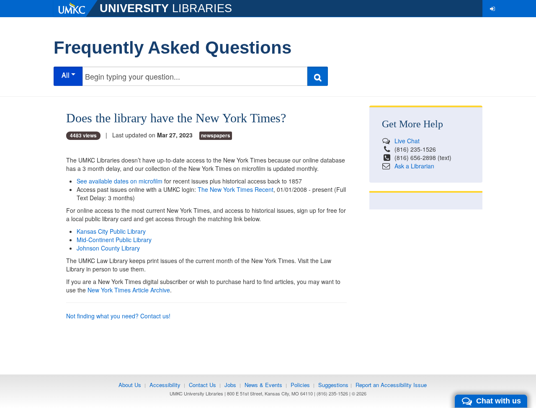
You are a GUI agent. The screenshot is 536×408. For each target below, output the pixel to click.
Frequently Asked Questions (172, 47)
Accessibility (164, 385)
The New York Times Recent (235, 189)
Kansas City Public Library (111, 231)
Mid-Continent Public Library (114, 239)
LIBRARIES (166, 8)
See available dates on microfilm (119, 181)
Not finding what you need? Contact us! (118, 316)
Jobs (230, 385)
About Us (130, 385)
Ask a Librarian (414, 166)
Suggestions (333, 385)
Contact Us (202, 385)
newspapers (215, 135)
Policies (300, 385)
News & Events (263, 385)
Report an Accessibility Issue (391, 385)
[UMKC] (77, 8)
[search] (317, 76)
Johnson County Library (108, 248)
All (66, 75)
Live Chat (407, 141)
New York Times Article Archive (129, 290)
